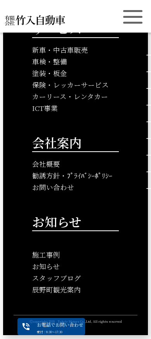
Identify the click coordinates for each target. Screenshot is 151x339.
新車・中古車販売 (60, 50)
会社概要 (46, 164)
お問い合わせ (53, 187)
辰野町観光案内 (56, 289)
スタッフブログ (56, 278)
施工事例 (46, 254)
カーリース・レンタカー (70, 96)
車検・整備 (49, 61)
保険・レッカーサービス (70, 85)
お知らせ (46, 266)
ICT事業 (45, 108)
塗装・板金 (49, 73)
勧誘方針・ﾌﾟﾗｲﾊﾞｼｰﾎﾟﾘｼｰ (72, 175)
